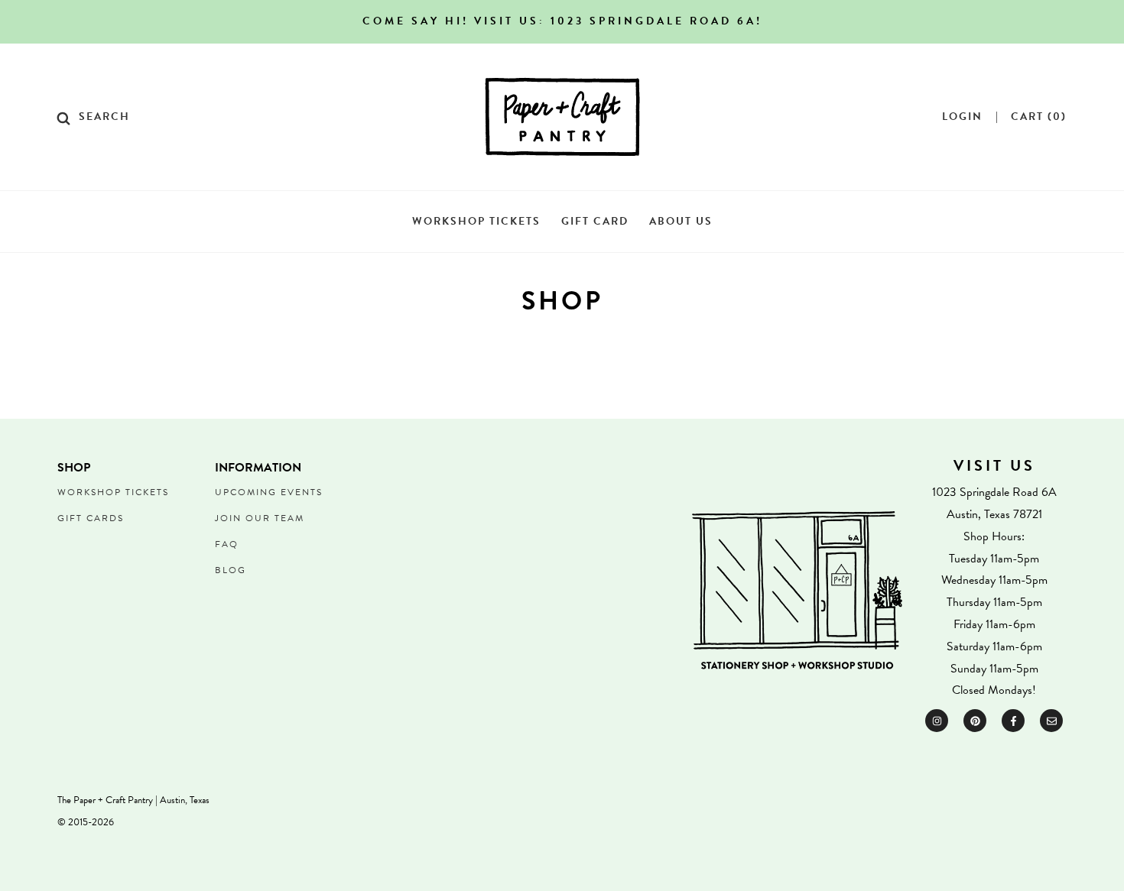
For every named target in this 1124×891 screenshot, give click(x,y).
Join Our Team (259, 518)
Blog (230, 570)
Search (104, 117)
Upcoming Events (269, 492)
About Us (681, 221)
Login (962, 117)
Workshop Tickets (476, 221)
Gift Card (595, 221)
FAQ (227, 544)
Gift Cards (90, 518)
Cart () (1039, 117)
